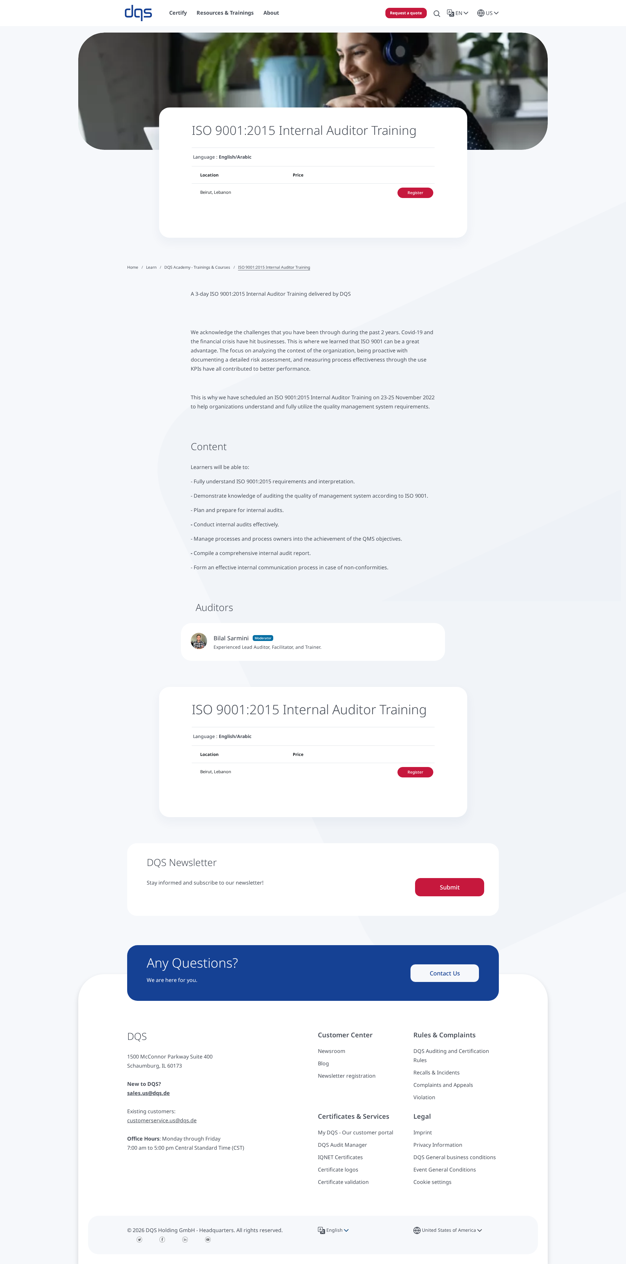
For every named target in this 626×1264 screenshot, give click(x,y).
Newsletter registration (347, 1075)
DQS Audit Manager (342, 1144)
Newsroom (331, 1051)
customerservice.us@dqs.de (162, 1120)
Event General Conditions (444, 1169)
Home (132, 267)
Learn (151, 267)
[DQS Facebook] (162, 1239)
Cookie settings (432, 1182)
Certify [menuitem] (178, 12)
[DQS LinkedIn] (185, 1239)
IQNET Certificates (340, 1157)
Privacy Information (437, 1144)
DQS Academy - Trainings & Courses (197, 267)
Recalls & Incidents (436, 1072)
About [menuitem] (271, 12)
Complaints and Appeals (443, 1084)
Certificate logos (338, 1169)
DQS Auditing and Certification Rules (451, 1055)
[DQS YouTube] (208, 1239)
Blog (323, 1063)
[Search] (436, 13)
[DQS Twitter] (139, 1239)
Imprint (422, 1132)
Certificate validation (343, 1182)
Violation (424, 1097)
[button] (459, 13)
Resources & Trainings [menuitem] (225, 12)
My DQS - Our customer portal (355, 1132)
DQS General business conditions (454, 1157)
